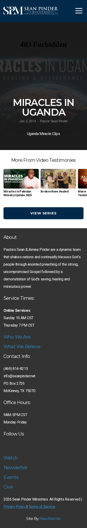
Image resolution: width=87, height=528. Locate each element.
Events (10, 477)
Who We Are (16, 337)
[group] (21, 184)
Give (8, 487)
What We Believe (21, 346)
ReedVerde (50, 518)
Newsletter (15, 467)
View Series (43, 213)
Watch (10, 458)
